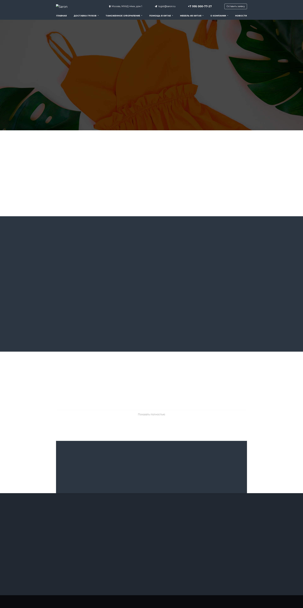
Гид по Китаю (62, 574)
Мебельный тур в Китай (165, 546)
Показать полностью (151, 414)
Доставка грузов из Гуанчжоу (119, 520)
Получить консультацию (151, 476)
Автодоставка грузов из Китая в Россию (76, 544)
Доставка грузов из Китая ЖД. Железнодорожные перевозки (121, 533)
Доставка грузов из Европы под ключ (124, 526)
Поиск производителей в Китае (170, 558)
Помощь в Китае (160, 15)
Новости (241, 15)
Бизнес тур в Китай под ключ (70, 556)
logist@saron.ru (166, 6)
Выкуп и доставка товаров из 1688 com (75, 562)
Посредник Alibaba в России (217, 520)
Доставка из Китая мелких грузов (121, 558)
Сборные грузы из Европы (216, 526)
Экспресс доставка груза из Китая (220, 544)
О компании (218, 15)
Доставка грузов (85, 15)
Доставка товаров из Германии (169, 528)
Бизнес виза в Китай (66, 550)
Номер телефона (212, 459)
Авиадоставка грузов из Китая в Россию (76, 538)
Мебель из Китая (191, 15)
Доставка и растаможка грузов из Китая (125, 552)
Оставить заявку (235, 6)
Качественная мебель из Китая (169, 540)
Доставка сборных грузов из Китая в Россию (172, 521)
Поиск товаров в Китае (165, 564)
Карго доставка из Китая (166, 534)
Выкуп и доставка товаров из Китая (73, 568)
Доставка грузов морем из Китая (121, 546)
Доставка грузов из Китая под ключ (74, 520)
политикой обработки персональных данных (173, 487)
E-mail (151, 459)
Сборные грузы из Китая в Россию (73, 526)
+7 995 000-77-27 (200, 6)
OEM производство (66, 532)
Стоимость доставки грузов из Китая (221, 532)
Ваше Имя (90, 459)
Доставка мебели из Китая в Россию (123, 570)
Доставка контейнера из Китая (120, 564)
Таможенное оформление (123, 15)
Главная (61, 15)
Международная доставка (167, 552)
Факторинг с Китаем (213, 538)
